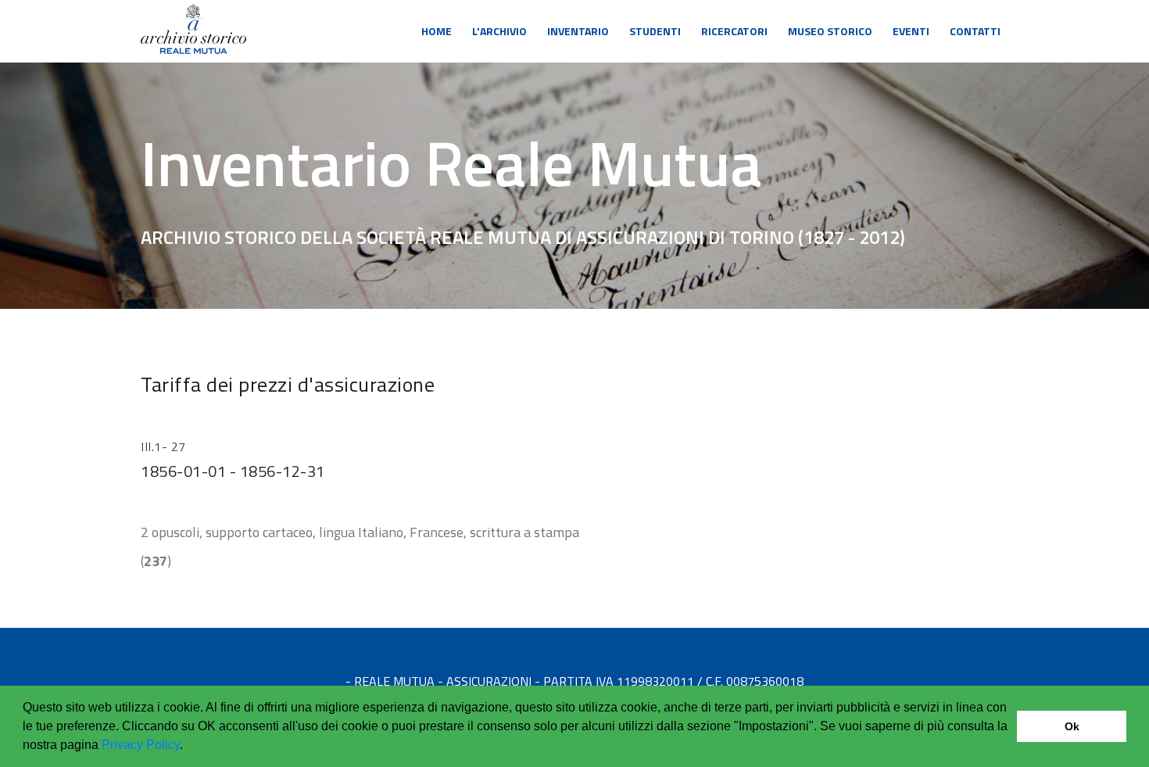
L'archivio (499, 31)
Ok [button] (1072, 726)
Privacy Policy (141, 744)
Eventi (911, 31)
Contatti (975, 31)
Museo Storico (830, 31)
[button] (188, 746)
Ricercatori (734, 31)
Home (436, 31)
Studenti (655, 31)
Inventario (578, 31)
